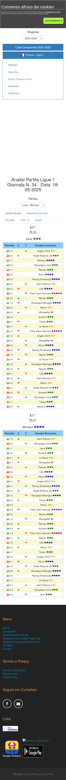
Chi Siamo (8, 645)
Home (6, 628)
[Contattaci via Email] (18, 703)
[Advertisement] (33, 140)
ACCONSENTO (53, 20)
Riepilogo (12, 64)
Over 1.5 (24, 220)
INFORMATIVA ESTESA (54, 12)
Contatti (7, 649)
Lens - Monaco (31, 205)
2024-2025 (31, 38)
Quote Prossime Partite (16, 635)
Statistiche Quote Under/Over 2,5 (21, 642)
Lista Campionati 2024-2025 (33, 47)
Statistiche (13, 93)
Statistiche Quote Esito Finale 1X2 (21, 638)
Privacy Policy (10, 673)
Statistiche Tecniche (37, 213)
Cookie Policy (10, 677)
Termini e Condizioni (14, 670)
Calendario (13, 86)
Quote (38, 220)
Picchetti (9, 220)
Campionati (9, 631)
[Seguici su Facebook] (7, 703)
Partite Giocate (13, 213)
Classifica (13, 72)
